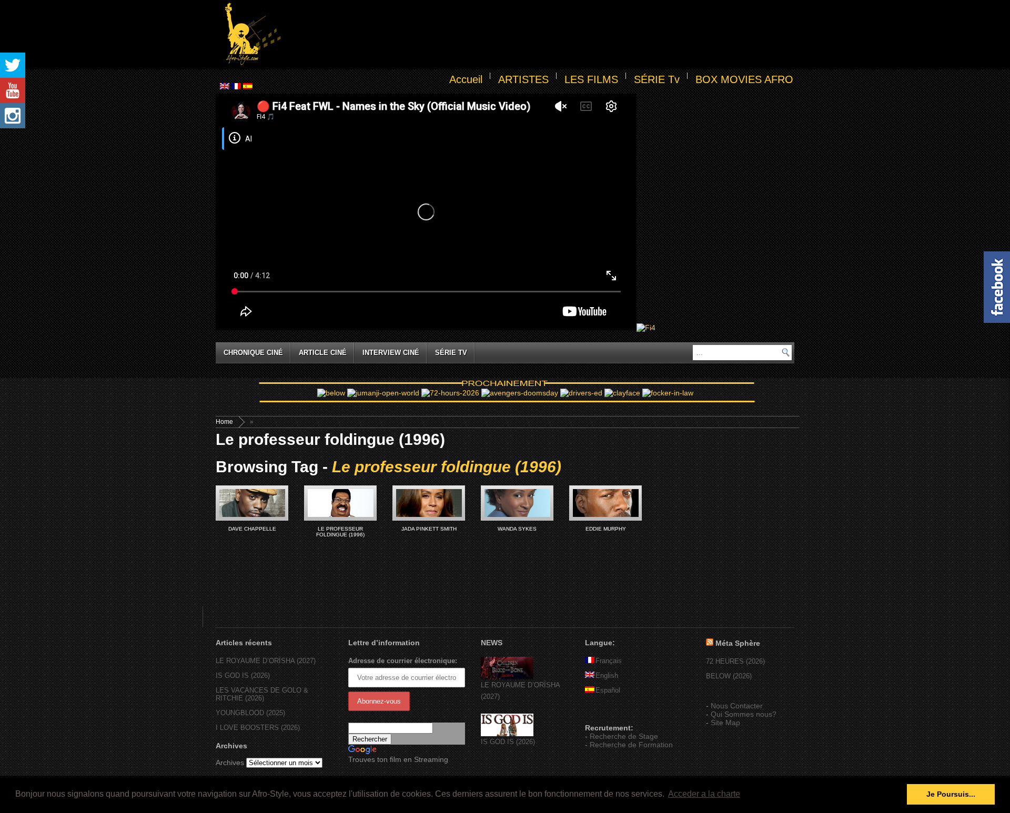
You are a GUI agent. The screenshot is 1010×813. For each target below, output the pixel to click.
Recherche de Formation (631, 744)
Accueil (465, 79)
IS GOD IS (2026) (243, 675)
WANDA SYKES (517, 529)
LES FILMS (591, 79)
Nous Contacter (737, 706)
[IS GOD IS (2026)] (507, 734)
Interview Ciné (390, 353)
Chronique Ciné (253, 353)
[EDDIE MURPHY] (605, 503)
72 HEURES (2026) (735, 661)
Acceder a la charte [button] (704, 793)
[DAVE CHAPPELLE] (252, 503)
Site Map (725, 722)
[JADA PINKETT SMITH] (428, 503)
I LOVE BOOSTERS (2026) (258, 727)
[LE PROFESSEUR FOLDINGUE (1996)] (340, 503)
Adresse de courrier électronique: (402, 661)
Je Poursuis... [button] (950, 794)
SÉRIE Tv (657, 79)
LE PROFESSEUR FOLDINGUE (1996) (340, 531)
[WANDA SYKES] (517, 503)
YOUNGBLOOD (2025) (250, 713)
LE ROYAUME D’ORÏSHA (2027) (266, 661)
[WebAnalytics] (606, 712)
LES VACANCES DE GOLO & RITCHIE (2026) (262, 694)
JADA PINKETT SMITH (429, 529)
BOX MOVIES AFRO (744, 79)
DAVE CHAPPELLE (252, 529)
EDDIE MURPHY (605, 529)
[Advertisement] (539, 34)
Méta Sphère (737, 643)
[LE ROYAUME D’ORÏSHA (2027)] (507, 677)
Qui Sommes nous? (743, 714)
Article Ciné (323, 353)
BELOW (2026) (729, 676)
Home (224, 421)
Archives (230, 762)
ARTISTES (523, 79)
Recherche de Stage (624, 736)
